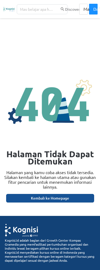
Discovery (73, 9)
